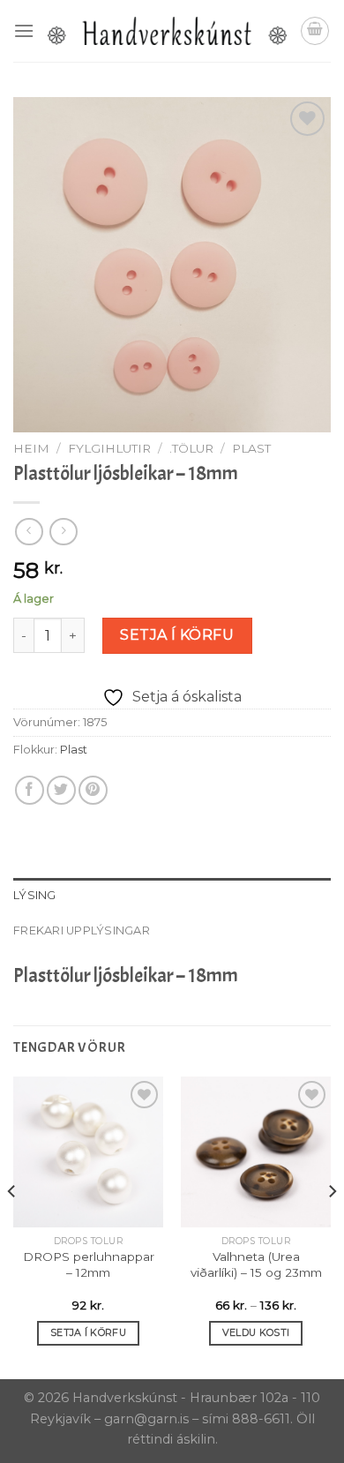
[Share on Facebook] (29, 790)
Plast (251, 448)
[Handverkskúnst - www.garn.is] (167, 31)
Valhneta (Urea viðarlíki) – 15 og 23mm (256, 1264)
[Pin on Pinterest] (93, 790)
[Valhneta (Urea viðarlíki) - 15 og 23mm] (256, 1152)
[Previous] (12, 1226)
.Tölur (191, 448)
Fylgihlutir (109, 448)
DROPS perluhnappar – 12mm (88, 1264)
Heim (31, 448)
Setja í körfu (177, 634)
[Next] (331, 1226)
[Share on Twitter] (61, 790)
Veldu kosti (256, 1332)
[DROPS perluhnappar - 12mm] (88, 1152)
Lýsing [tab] (34, 895)
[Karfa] (315, 31)
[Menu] (23, 30)
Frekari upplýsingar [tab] (81, 930)
